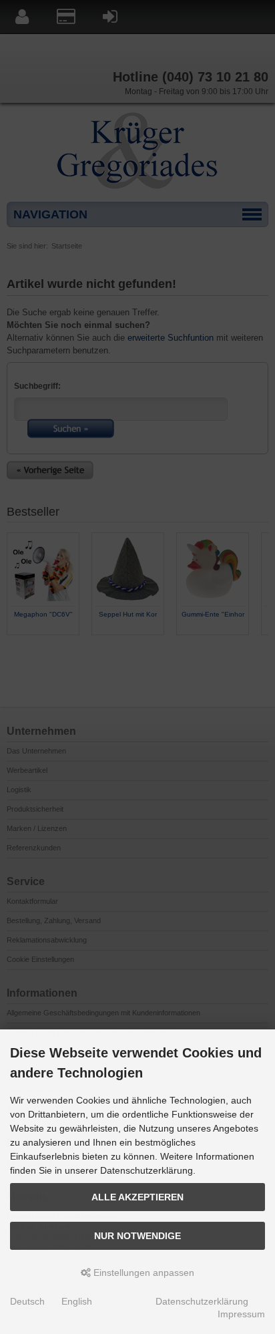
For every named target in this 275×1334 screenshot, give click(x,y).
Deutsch (27, 1301)
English (76, 1301)
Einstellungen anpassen (142, 1272)
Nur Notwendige (137, 1235)
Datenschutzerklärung (202, 1301)
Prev (17, 646)
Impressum (241, 1314)
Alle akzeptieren (137, 1197)
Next (257, 646)
